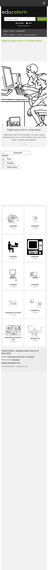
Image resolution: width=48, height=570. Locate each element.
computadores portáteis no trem (13, 338)
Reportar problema (30, 35)
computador (20, 31)
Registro (12, 35)
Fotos (30, 23)
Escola (12, 31)
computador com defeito (13, 313)
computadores (35, 310)
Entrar (5, 35)
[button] (10, 167)
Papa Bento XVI (35, 338)
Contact (19, 35)
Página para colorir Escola (16, 357)
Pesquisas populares (24, 25)
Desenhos (20, 23)
